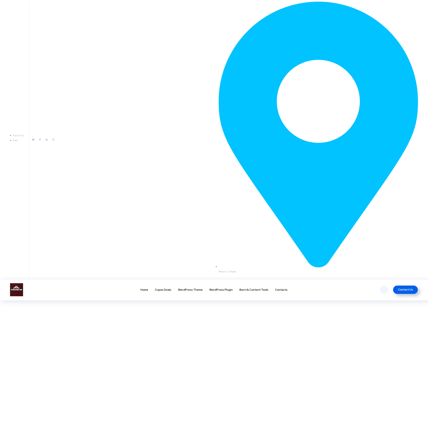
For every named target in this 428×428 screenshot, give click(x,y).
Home (144, 290)
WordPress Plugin (221, 290)
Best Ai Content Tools (253, 290)
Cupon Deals (163, 290)
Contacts (281, 290)
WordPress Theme (190, 290)
